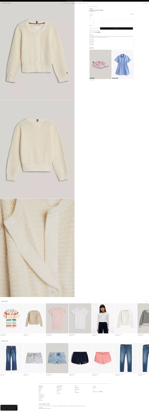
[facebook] (96, 391)
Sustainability (58, 390)
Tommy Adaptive (91, 6)
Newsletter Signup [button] (77, 389)
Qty (90, 28)
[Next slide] (147, 301)
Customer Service (41, 387)
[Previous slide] (144, 301)
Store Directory (40, 400)
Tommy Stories (58, 387)
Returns (40, 391)
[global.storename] (6, 3)
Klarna (39, 393)
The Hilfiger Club (77, 387)
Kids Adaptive (94, 6)
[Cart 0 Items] (147, 3)
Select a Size (116, 28)
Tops (97, 6)
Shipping (40, 390)
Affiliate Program (77, 392)
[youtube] (101, 391)
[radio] (91, 15)
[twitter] (98, 391)
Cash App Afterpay (41, 394)
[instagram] (93, 391)
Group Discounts (41, 397)
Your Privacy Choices (3, 409)
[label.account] (145, 3)
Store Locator (94, 387)
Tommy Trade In (59, 393)
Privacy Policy (10, 409)
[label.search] (143, 3)
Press (57, 391)
